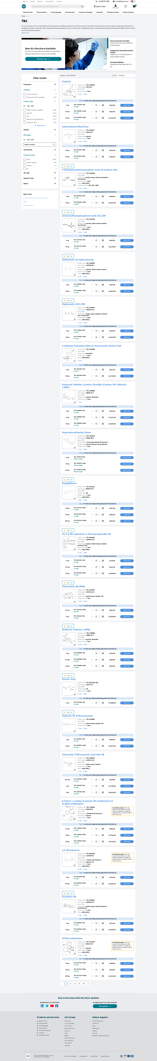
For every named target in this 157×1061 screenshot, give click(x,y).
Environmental (43, 1028)
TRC (83, 89)
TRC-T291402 (90, 590)
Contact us (60, 1)
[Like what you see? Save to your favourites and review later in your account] (125, 6)
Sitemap (94, 1033)
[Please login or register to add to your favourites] (92, 105)
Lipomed (67, 1045)
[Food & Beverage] (37, 1026)
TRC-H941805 (90, 349)
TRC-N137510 (90, 942)
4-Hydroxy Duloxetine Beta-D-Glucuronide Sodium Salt (91, 345)
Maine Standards (69, 1028)
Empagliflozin (69, 483)
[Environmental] (37, 1028)
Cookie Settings (105, 1056)
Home (24, 16)
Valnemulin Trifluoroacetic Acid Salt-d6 (83, 754)
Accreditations (28, 205)
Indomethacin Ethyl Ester (75, 126)
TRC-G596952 (90, 263)
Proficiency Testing (44, 1035)
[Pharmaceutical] (37, 1023)
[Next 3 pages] (83, 984)
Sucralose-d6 (69, 896)
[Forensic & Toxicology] (37, 1031)
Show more (41, 125)
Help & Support (50, 1)
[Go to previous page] (62, 984)
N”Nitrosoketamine (72, 938)
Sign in (81, 100)
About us (25, 1)
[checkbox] (24, 94)
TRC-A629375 (90, 436)
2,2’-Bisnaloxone (71, 850)
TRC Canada (68, 1043)
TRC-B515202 (90, 537)
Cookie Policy (94, 1056)
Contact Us (95, 1023)
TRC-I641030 (90, 130)
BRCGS (67, 1035)
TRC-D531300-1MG (92, 682)
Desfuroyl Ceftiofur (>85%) (76, 629)
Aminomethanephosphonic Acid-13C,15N (84, 215)
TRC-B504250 (90, 853)
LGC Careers (68, 1026)
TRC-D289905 (90, 391)
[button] (39, 84)
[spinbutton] (100, 105)
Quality (33, 1)
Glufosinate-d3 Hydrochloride (78, 259)
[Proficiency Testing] (37, 1035)
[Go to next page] (88, 984)
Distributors (95, 1028)
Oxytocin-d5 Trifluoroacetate (77, 715)
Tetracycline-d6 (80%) (73, 586)
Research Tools (43, 1021)
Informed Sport (69, 1040)
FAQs (25, 202)
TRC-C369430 (90, 807)
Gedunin (66, 81)
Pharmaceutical (43, 1023)
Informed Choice (69, 1038)
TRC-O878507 (90, 719)
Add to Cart (127, 105)
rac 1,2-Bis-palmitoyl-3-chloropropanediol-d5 (86, 534)
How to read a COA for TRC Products (35, 198)
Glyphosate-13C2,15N (73, 304)
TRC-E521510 (90, 487)
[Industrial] (37, 1033)
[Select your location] (133, 1)
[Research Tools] (37, 1021)
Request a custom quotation (100, 1035)
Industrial (41, 1033)
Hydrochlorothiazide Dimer (76, 432)
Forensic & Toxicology (45, 1030)
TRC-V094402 (90, 758)
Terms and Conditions (70, 1056)
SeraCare (67, 1031)
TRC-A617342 (90, 219)
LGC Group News (69, 1023)
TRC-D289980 (90, 633)
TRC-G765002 (90, 307)
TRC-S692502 (90, 900)
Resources (40, 1)
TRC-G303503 (90, 85)
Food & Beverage (43, 1026)
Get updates (103, 1006)
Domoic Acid (69, 679)
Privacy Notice (83, 1056)
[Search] (82, 6)
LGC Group (68, 1021)
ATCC (66, 1033)
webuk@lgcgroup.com (121, 1)
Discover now (42, 59)
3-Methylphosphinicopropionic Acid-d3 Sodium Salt (89, 169)
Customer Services (97, 1021)
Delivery (94, 1031)
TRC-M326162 (90, 173)
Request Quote (127, 457)
